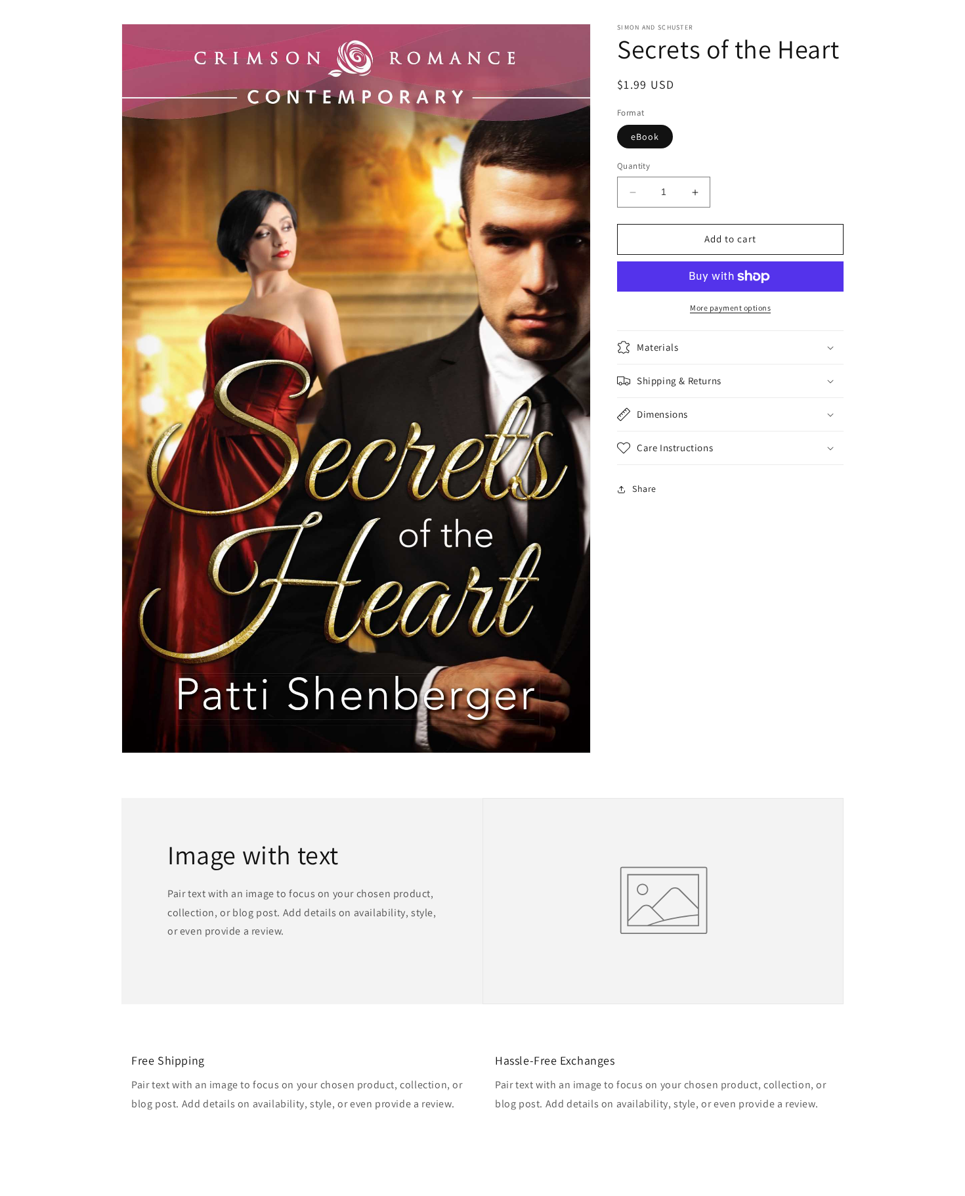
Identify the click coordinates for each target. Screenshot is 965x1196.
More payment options (730, 308)
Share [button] (644, 489)
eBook (645, 137)
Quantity (633, 166)
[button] (730, 347)
